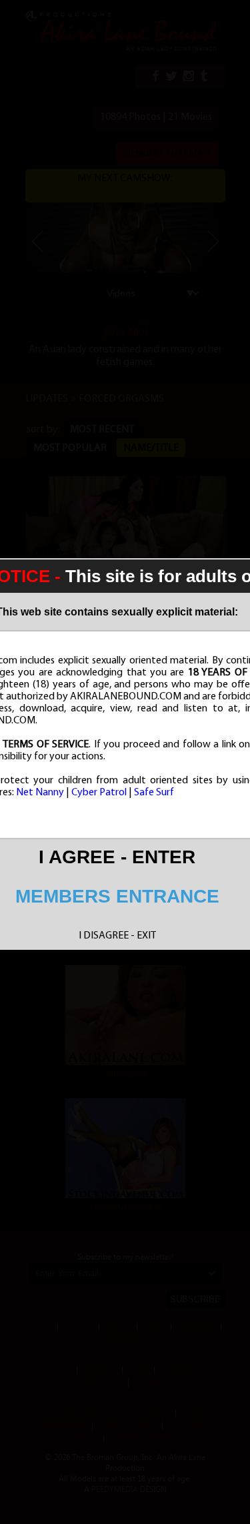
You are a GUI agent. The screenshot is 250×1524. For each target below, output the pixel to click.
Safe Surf (154, 792)
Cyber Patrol (99, 792)
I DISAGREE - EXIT (117, 936)
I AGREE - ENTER (117, 857)
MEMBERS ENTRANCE (117, 896)
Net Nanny (40, 792)
